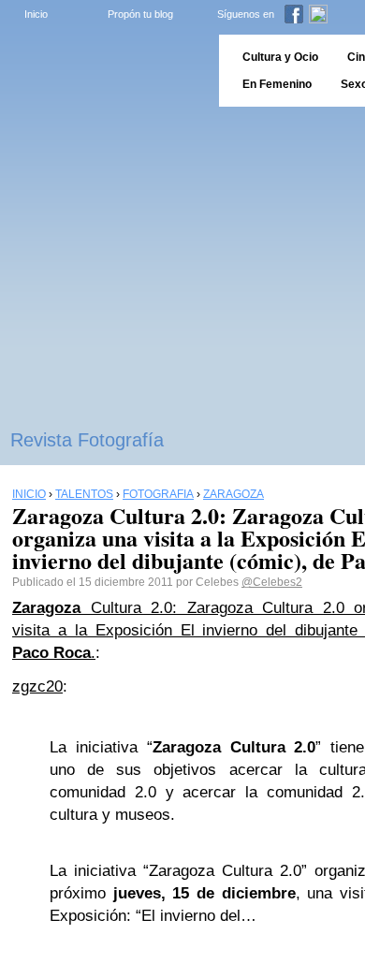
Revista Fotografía (87, 440)
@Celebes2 (271, 582)
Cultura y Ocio (280, 57)
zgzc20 (37, 686)
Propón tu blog (140, 14)
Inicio (36, 14)
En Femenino (277, 84)
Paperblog (103, 70)
